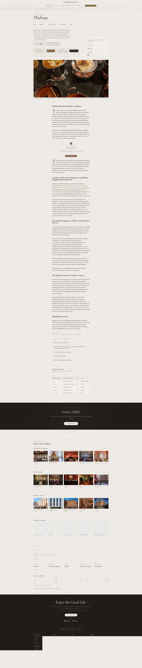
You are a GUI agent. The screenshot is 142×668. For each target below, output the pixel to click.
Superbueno (74, 639)
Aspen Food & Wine (75, 647)
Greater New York (37, 647)
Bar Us (73, 641)
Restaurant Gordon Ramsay (80, 185)
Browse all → (105, 448)
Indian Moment (55, 387)
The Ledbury (78, 187)
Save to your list (54, 43)
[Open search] (83, 5)
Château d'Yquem (93, 636)
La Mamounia (55, 638)
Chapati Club (55, 393)
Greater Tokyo (36, 649)
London (35, 14)
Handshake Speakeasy (75, 636)
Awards (91, 652)
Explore (91, 647)
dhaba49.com (89, 48)
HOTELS (53, 5)
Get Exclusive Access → (91, 5)
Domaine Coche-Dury (93, 641)
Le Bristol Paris (55, 641)
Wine (54, 649)
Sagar (54, 381)
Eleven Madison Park (37, 643)
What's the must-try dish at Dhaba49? (62, 352)
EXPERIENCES (67, 5)
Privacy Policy (92, 656)
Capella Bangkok (56, 636)
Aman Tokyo (55, 639)
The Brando (55, 643)
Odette (35, 641)
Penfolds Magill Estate (94, 643)
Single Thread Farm (37, 636)
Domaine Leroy (92, 639)
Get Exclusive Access (71, 423)
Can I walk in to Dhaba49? (59, 356)
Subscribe (79, 629)
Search (91, 649)
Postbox (54, 384)
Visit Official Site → (71, 432)
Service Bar (73, 638)
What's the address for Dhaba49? (61, 342)
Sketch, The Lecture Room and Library (62, 187)
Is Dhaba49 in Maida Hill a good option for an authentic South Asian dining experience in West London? (69, 347)
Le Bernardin (36, 638)
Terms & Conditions (93, 657)
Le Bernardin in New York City (81, 307)
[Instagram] (71, 664)
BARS (58, 5)
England (35, 651)
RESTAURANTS (48, 5)
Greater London (37, 654)
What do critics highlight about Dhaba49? (63, 360)
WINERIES (62, 5)
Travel (54, 651)
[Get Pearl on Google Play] (75, 621)
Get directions (90, 52)
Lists (91, 651)
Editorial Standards (93, 654)
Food (54, 647)
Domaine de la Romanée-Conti (95, 638)
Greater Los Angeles (37, 652)
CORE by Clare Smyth (66, 185)
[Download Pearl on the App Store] (67, 621)
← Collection (37, 11)
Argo (72, 643)
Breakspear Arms (55, 390)
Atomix (55, 309)
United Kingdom (40, 14)
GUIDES (73, 5)
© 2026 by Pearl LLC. (71, 663)
